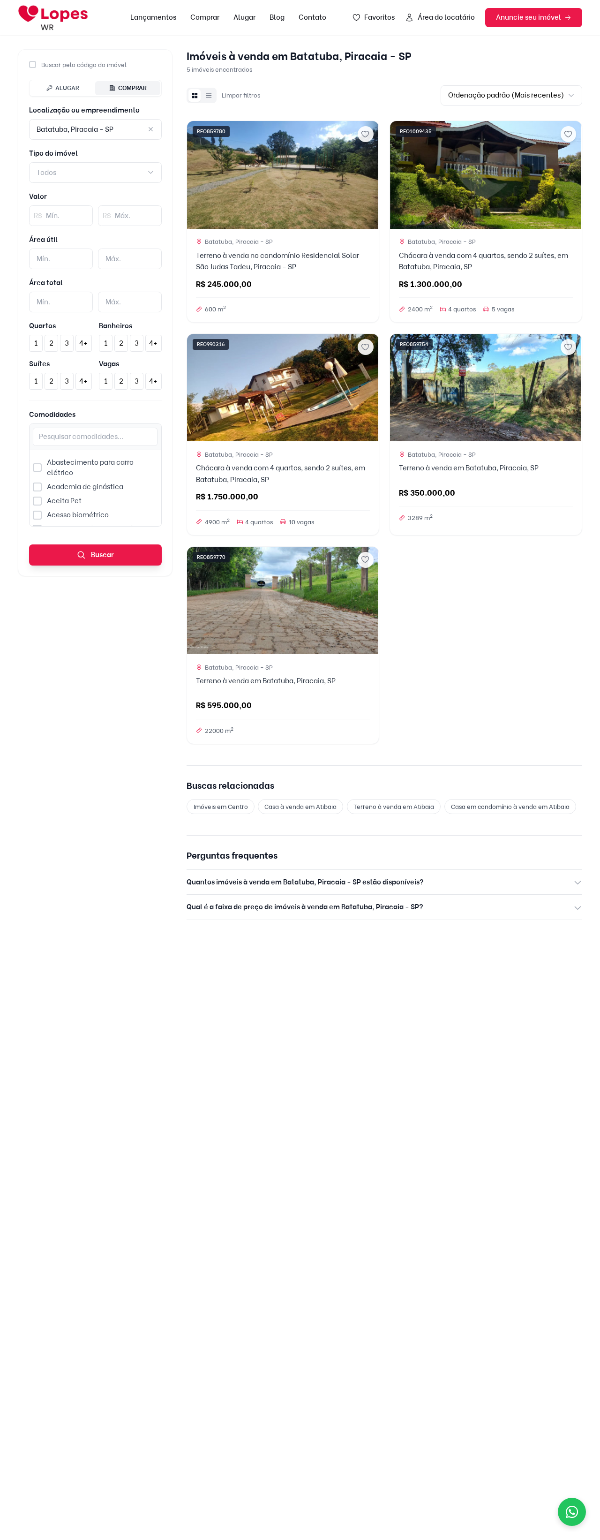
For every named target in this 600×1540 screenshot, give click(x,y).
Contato (312, 17)
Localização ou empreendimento (84, 110)
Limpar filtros (241, 95)
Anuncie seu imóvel (528, 17)
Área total (46, 283)
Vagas (109, 364)
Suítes (39, 364)
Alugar (244, 17)
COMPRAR (132, 87)
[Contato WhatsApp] (572, 1512)
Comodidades (52, 414)
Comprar (204, 17)
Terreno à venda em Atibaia (393, 806)
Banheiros (115, 326)
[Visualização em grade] (194, 95)
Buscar (102, 555)
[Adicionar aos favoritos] (366, 134)
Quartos (42, 326)
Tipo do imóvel (53, 153)
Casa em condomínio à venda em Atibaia (510, 806)
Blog (277, 17)
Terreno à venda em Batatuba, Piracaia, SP (469, 468)
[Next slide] (368, 175)
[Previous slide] (198, 175)
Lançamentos (153, 17)
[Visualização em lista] (208, 95)
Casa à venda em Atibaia (300, 806)
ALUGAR (67, 87)
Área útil (43, 239)
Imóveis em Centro (221, 806)
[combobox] (95, 172)
